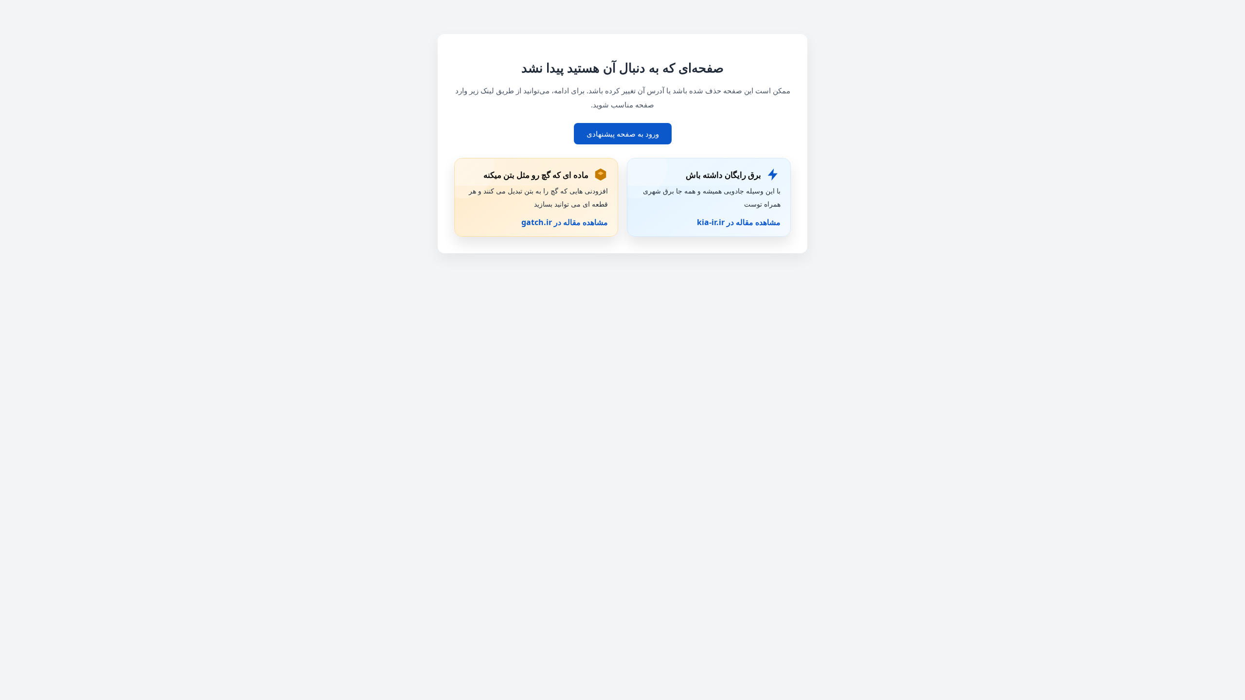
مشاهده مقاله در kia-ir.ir (739, 222)
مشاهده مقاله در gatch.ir (564, 222)
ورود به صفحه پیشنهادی (623, 134)
